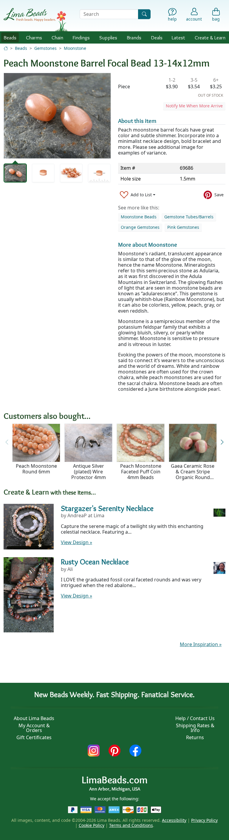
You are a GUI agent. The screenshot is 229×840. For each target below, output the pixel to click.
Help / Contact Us (195, 718)
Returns (195, 737)
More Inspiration (201, 644)
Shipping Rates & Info (195, 728)
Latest (178, 37)
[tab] (15, 173)
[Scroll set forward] (222, 442)
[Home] (6, 48)
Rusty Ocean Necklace (95, 561)
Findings (81, 37)
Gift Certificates (34, 737)
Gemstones (45, 48)
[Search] (144, 14)
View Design (76, 542)
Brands (134, 37)
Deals (157, 37)
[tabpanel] (57, 115)
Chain (57, 37)
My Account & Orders (34, 728)
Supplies (108, 37)
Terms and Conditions (131, 825)
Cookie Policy (91, 825)
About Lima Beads (34, 718)
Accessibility (174, 820)
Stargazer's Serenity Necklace (107, 508)
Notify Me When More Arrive (194, 106)
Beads (10, 37)
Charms (34, 37)
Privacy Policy (204, 820)
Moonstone (75, 48)
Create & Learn (210, 37)
